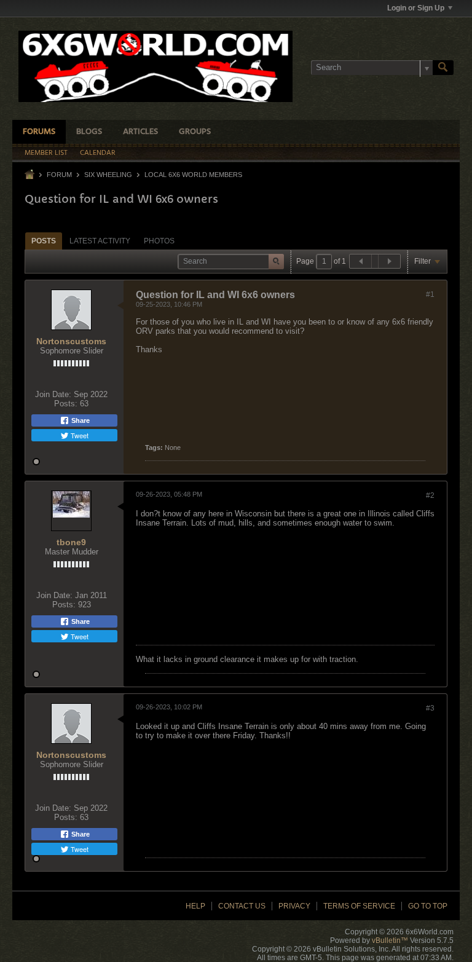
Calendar (98, 153)
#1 (430, 294)
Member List (46, 153)
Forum (59, 174)
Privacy (294, 906)
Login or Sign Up (415, 8)
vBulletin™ (390, 940)
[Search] (443, 67)
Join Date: (53, 394)
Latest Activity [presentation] (99, 241)
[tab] (44, 241)
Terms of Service (359, 906)
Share (79, 420)
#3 (430, 708)
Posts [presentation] (43, 241)
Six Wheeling (108, 174)
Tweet (78, 435)
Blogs (89, 132)
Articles (140, 132)
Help (195, 906)
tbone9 (71, 542)
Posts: (65, 403)
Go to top (427, 906)
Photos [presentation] (159, 241)
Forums (39, 132)
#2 (430, 495)
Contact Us (242, 906)
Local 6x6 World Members (193, 174)
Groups (195, 132)
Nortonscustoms (71, 341)
